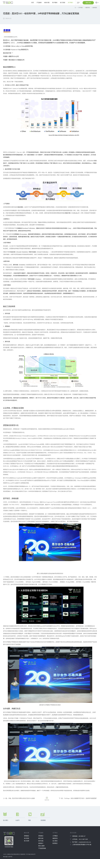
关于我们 (70, 2)
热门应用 (26, 840)
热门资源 (62, 2)
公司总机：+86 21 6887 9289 (80, 839)
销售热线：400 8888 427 (78, 836)
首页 (32, 2)
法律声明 (10, 856)
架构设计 (40, 843)
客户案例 (54, 2)
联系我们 (55, 843)
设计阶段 (26, 838)
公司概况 (55, 835)
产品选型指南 (42, 848)
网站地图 (5, 856)
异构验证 (26, 835)
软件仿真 (40, 840)
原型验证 (40, 835)
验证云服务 (41, 845)
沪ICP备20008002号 (30, 854)
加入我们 (55, 840)
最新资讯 (55, 838)
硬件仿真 (40, 838)
